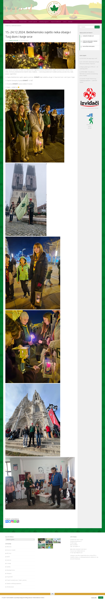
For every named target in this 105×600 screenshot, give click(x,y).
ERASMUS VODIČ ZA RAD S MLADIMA (90, 126)
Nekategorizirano (11, 570)
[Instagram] (12, 521)
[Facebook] (7, 521)
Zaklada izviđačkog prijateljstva (14, 583)
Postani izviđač (23, 22)
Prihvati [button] (100, 597)
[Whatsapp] (15, 521)
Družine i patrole (33, 22)
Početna (7, 22)
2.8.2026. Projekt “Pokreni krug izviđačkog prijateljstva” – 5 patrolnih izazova (88, 80)
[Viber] (18, 521)
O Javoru (14, 22)
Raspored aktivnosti (56, 22)
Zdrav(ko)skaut (16, 25)
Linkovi (64, 22)
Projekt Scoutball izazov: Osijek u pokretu (17, 580)
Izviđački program (43, 22)
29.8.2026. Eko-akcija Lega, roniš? (89, 58)
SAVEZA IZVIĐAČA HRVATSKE (93, 108)
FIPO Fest (9, 553)
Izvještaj (7, 25)
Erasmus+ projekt (11, 550)
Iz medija (9, 563)
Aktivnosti (9, 546)
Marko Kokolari (13, 40)
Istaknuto (9, 560)
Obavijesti (9, 573)
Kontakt (70, 22)
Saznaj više (93, 597)
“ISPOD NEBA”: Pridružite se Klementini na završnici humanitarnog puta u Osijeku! (89, 73)
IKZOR (8, 556)
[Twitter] (9, 521)
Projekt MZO (10, 576)
